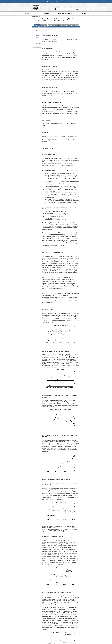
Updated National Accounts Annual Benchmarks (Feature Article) (38, 42)
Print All (46, 26)
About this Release (38, 34)
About (84, 13)
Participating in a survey (65, 13)
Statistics (27, 13)
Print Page (41, 26)
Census (46, 13)
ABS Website (65, 2)
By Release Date (36, 16)
